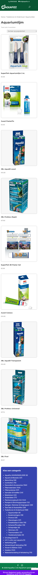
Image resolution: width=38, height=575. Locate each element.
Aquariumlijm (13, 513)
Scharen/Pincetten (15, 525)
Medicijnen (9, 495)
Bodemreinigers (14, 515)
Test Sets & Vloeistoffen (13, 507)
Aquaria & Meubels (12, 478)
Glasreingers (13, 520)
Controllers (9, 483)
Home (3, 17)
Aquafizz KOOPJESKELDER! (15, 475)
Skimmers (12, 530)
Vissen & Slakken (11, 548)
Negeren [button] (28, 574)
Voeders (8, 550)
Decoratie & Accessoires (14, 485)
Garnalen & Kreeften (12, 493)
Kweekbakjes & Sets (15, 523)
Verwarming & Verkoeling (14, 545)
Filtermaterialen (10, 488)
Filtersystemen (10, 490)
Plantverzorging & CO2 (13, 500)
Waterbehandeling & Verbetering (17, 552)
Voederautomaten (14, 535)
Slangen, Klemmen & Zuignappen (17, 505)
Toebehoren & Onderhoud (15, 17)
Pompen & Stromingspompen (16, 502)
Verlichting (9, 543)
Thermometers (13, 532)
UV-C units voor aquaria (14, 540)
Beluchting (9, 480)
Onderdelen (9, 497)
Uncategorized (10, 538)
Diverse (11, 518)
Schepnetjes (12, 527)
